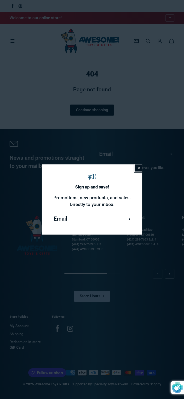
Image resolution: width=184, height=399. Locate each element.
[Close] (138, 167)
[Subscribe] (129, 219)
